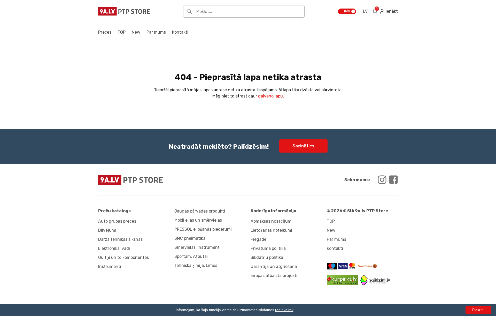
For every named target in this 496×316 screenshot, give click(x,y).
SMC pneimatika (189, 238)
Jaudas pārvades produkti (199, 211)
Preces (104, 32)
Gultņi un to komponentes (123, 257)
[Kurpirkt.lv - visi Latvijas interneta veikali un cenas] (343, 283)
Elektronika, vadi (114, 248)
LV (365, 11)
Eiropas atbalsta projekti (274, 275)
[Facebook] (393, 179)
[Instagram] (382, 179)
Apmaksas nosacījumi (271, 221)
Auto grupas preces (117, 221)
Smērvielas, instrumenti (197, 247)
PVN (347, 11)
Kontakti (180, 32)
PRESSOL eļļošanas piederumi (203, 229)
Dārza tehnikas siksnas (120, 239)
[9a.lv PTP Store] (171, 180)
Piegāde (258, 239)
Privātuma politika (268, 248)
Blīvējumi (107, 230)
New (136, 32)
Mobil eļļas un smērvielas (198, 220)
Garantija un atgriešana (274, 266)
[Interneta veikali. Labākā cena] (375, 284)
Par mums (156, 32)
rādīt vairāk (284, 310)
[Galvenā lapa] (124, 11)
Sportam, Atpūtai (191, 256)
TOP (122, 32)
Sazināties (303, 146)
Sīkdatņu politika (267, 257)
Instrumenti (109, 266)
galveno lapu (270, 96)
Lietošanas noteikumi (271, 230)
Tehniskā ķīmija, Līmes (195, 265)
